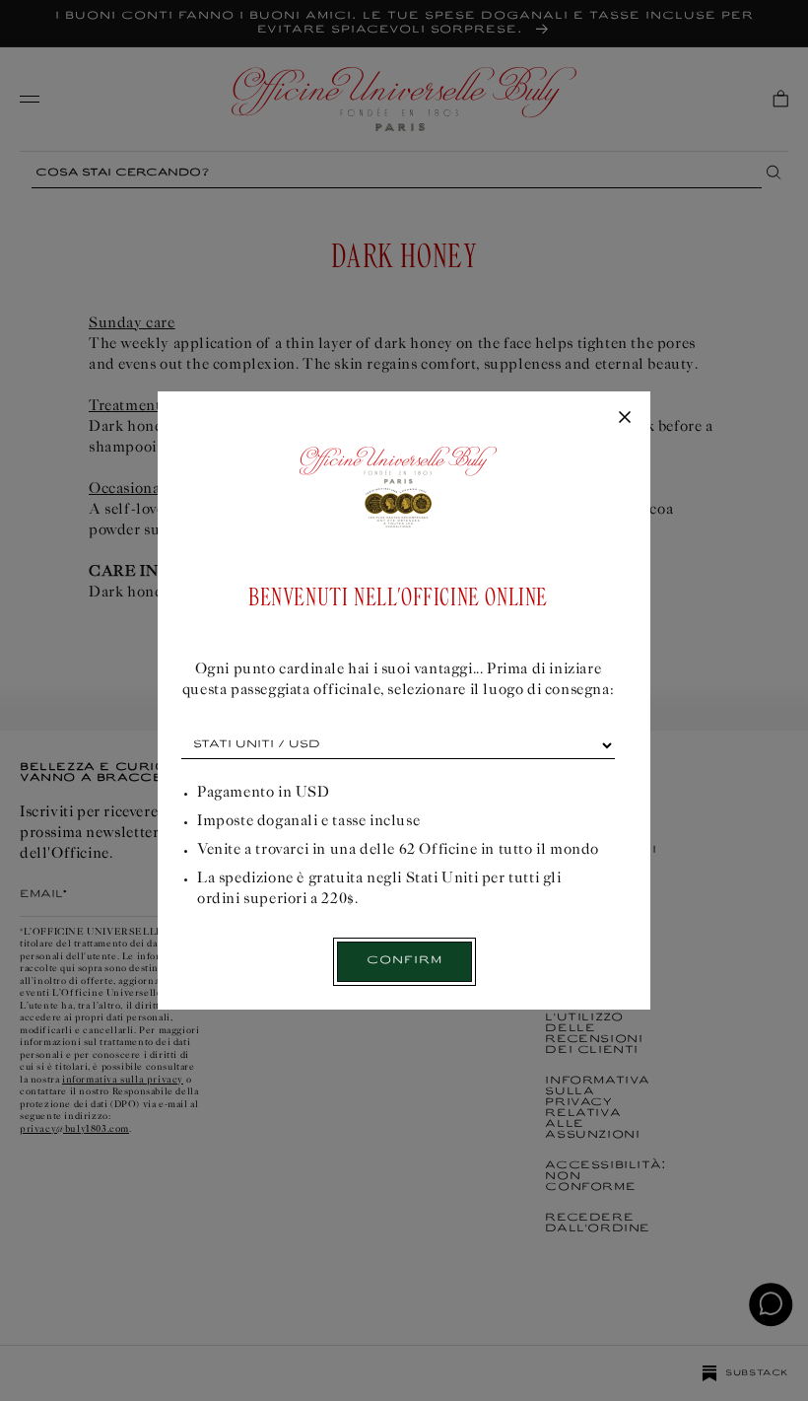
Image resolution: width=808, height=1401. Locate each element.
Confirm (404, 960)
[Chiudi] (625, 418)
